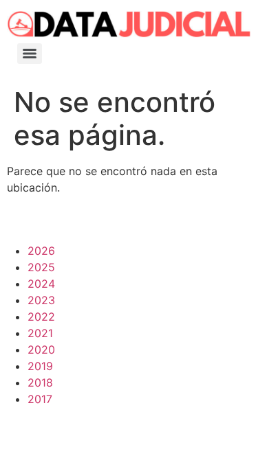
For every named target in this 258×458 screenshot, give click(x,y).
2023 (41, 300)
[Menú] (29, 53)
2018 (40, 382)
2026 (41, 250)
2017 (40, 399)
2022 (41, 316)
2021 (40, 333)
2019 (40, 366)
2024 (41, 283)
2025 (41, 267)
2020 (41, 349)
